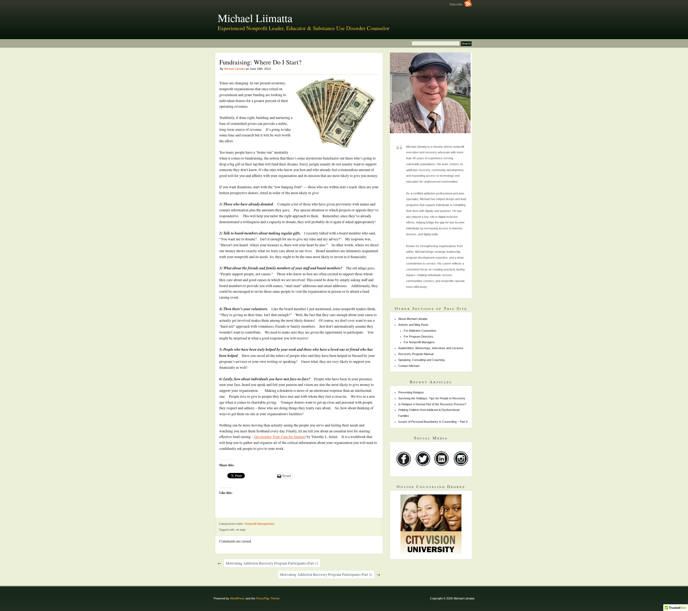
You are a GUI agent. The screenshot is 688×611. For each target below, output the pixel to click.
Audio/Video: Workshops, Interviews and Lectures (430, 348)
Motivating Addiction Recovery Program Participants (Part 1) (272, 563)
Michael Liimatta (255, 17)
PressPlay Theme (268, 598)
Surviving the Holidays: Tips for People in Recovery (431, 398)
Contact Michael (408, 365)
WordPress (237, 598)
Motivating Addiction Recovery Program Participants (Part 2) (326, 574)
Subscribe (456, 4)
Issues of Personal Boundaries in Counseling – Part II (433, 421)
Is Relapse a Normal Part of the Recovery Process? (432, 404)
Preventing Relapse (411, 392)
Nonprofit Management (259, 523)
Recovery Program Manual (415, 354)
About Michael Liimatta (412, 318)
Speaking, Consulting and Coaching (421, 359)
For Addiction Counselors (420, 330)
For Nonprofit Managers (419, 342)
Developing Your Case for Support (280, 436)
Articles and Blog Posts (413, 324)
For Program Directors (418, 336)
